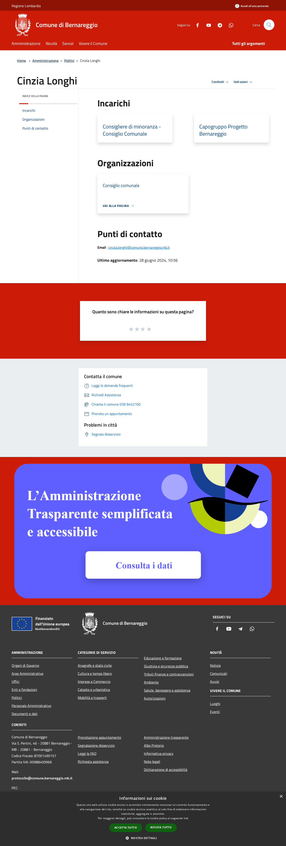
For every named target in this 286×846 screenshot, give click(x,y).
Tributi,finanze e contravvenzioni (169, 674)
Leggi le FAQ (87, 753)
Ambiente (151, 682)
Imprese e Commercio (94, 681)
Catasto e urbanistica (94, 689)
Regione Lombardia (26, 5)
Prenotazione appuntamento (99, 737)
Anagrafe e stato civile (95, 665)
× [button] (281, 796)
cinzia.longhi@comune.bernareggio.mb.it (139, 247)
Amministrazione (45, 60)
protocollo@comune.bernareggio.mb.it (42, 778)
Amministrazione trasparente (166, 737)
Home (21, 60)
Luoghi (215, 703)
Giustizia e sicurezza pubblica (166, 666)
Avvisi (214, 681)
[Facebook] (195, 25)
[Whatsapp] (229, 25)
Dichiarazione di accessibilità (165, 769)
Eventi (215, 711)
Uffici (15, 681)
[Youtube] (206, 25)
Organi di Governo (25, 665)
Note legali (152, 761)
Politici (69, 60)
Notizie (215, 665)
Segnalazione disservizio (96, 745)
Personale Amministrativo (31, 705)
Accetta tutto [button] (125, 827)
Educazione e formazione (163, 658)
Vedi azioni (240, 81)
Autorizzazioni (155, 698)
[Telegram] (218, 25)
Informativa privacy (158, 753)
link (186, 818)
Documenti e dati (25, 713)
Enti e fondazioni (24, 689)
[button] (143, 838)
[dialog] (143, 819)
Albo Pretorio (154, 745)
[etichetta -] (149, 329)
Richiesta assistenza (93, 761)
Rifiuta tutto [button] (161, 827)
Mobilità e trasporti (92, 697)
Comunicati (218, 673)
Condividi (218, 81)
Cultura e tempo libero (95, 673)
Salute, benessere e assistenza (167, 690)
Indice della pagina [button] (35, 96)
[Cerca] (269, 24)
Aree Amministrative (27, 673)
